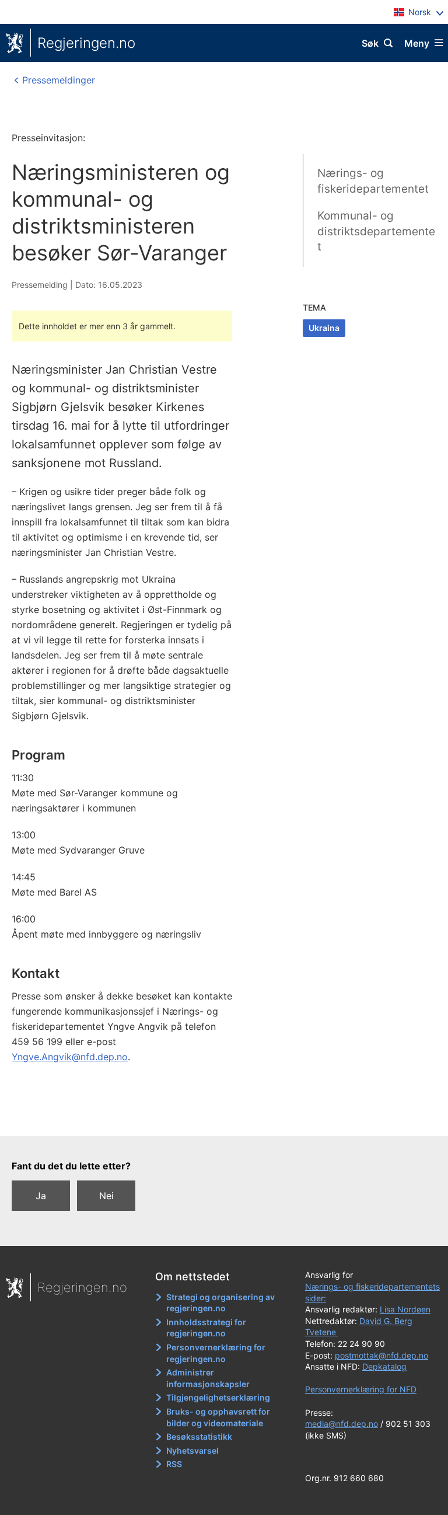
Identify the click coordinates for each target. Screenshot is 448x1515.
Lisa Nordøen (405, 1309)
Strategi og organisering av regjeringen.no (220, 1303)
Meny (416, 43)
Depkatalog (384, 1366)
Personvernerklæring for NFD (360, 1389)
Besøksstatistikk (199, 1436)
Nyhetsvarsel (192, 1450)
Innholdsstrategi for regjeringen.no (206, 1328)
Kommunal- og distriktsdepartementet (376, 231)
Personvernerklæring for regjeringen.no (215, 1353)
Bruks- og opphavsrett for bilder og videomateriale (218, 1417)
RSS (174, 1464)
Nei (106, 1195)
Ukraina (324, 328)
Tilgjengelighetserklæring (218, 1397)
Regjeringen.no (86, 42)
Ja (41, 1195)
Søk (370, 43)
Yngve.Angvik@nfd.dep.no (70, 1057)
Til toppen (218, 1119)
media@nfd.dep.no (341, 1424)
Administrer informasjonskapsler (208, 1378)
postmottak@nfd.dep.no (381, 1355)
